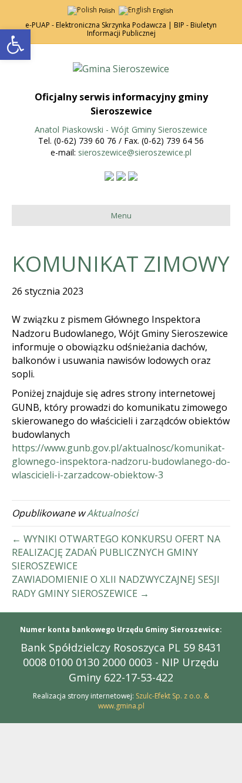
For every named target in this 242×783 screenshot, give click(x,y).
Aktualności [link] (112, 513)
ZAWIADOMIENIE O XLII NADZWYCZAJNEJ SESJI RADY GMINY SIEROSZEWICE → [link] (116, 586)
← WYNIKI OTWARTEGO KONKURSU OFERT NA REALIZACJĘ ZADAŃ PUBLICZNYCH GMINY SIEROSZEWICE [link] (116, 552)
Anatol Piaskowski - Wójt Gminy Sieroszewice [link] (121, 129)
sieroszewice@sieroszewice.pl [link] (134, 152)
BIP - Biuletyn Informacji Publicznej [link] (152, 29)
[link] (15, 44)
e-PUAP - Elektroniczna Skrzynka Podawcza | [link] (98, 25)
